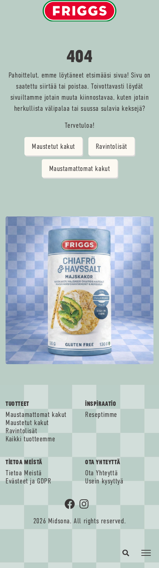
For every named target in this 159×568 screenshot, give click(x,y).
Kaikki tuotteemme (30, 439)
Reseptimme (101, 415)
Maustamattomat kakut (79, 168)
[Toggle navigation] (146, 553)
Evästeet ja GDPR (28, 481)
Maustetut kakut (53, 146)
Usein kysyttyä (104, 481)
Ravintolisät (111, 146)
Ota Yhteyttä (101, 473)
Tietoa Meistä (24, 473)
